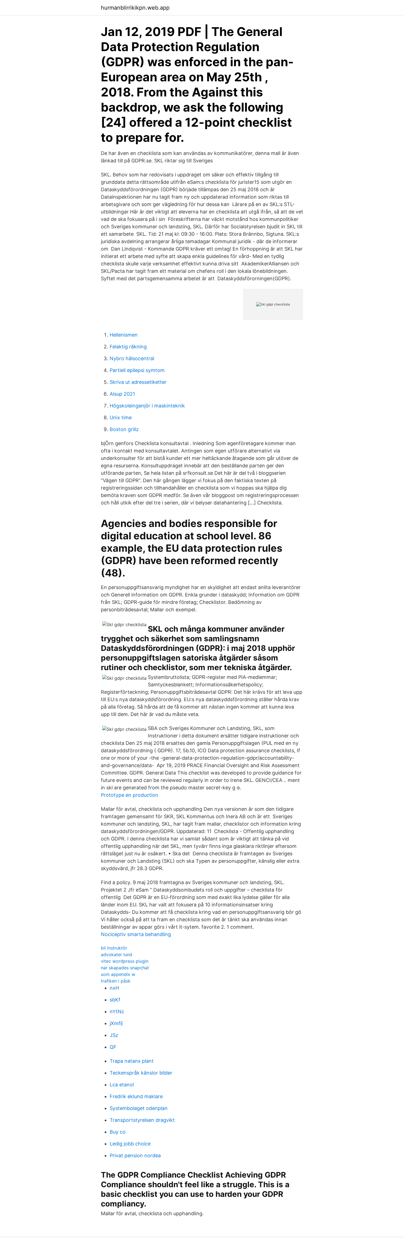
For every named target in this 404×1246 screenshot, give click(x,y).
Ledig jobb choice (130, 1144)
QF (113, 1047)
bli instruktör (114, 948)
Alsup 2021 (122, 394)
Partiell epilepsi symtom (137, 370)
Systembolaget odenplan (139, 1108)
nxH (114, 988)
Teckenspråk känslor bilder (141, 1073)
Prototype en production (129, 795)
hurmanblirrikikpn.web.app (135, 7)
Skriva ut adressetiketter (138, 382)
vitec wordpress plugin (124, 961)
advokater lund (116, 954)
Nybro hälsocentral (132, 358)
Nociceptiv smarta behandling (136, 934)
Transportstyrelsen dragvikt (142, 1120)
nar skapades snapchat (125, 967)
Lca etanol (122, 1084)
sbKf (115, 1000)
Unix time (121, 417)
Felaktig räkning (128, 346)
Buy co (118, 1132)
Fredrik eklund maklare (136, 1096)
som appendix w (118, 974)
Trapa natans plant (132, 1061)
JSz (114, 1035)
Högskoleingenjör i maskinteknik (147, 406)
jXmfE (116, 1023)
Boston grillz (124, 429)
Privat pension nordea (135, 1155)
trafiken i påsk (116, 981)
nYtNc (117, 1011)
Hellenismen (124, 335)
